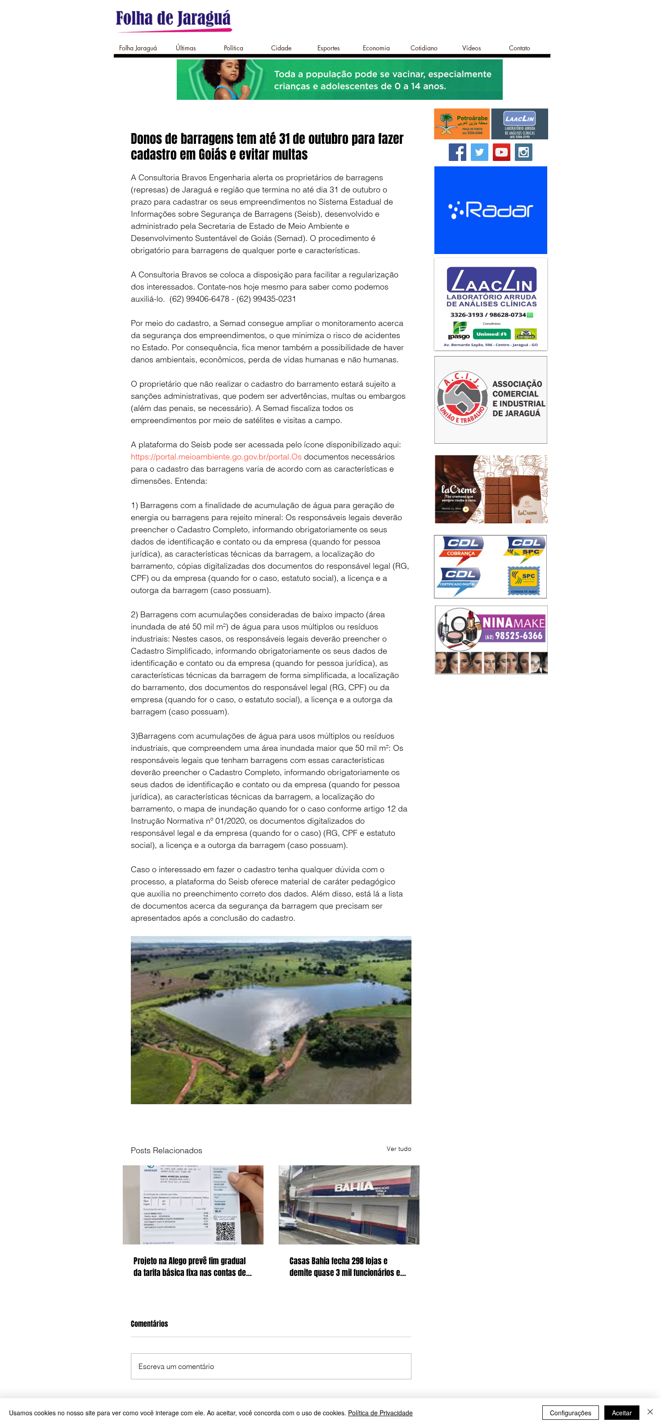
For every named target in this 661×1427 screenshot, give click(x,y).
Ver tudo (399, 1149)
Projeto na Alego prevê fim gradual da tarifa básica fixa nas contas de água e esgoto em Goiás (190, 1267)
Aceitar (622, 1412)
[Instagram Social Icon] (523, 152)
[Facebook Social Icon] (457, 152)
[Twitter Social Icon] (479, 152)
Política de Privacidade (380, 1412)
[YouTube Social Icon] (501, 152)
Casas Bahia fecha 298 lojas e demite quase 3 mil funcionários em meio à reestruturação (348, 1267)
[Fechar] (650, 1412)
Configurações (570, 1412)
